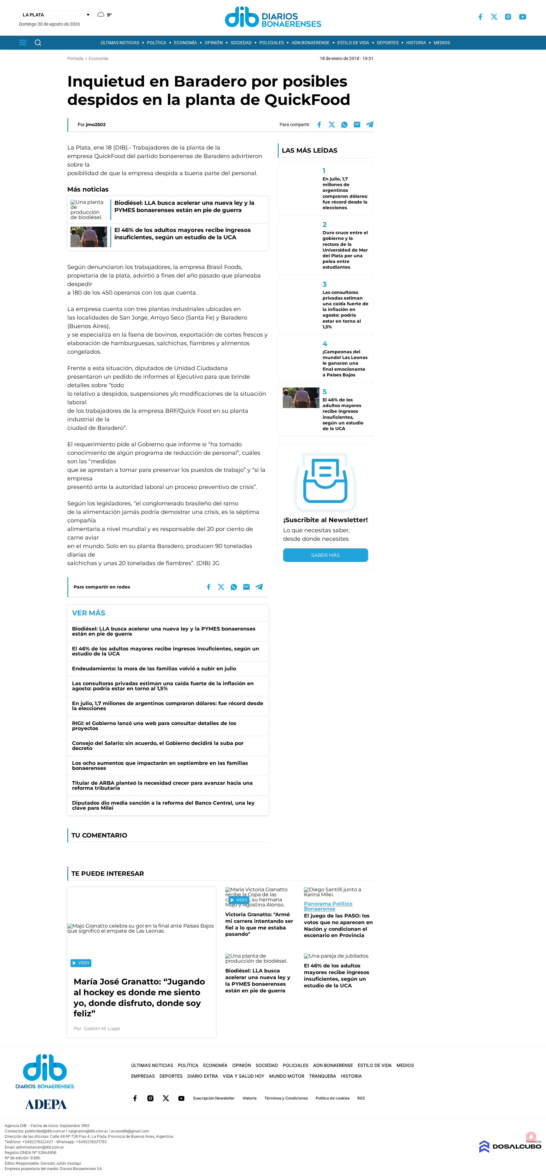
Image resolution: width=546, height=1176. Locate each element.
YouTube (181, 1098)
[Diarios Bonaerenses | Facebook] (480, 17)
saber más (325, 555)
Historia (416, 42)
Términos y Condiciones (286, 1098)
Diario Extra (202, 1076)
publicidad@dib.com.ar (45, 1131)
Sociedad (241, 42)
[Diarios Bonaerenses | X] (494, 16)
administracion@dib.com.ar (40, 1147)
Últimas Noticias (120, 42)
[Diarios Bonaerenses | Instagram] (508, 17)
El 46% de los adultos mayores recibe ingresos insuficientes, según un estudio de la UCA (165, 651)
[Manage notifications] (531, 1137)
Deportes (387, 42)
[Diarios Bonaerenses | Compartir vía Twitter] (332, 124)
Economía (185, 42)
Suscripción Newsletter (214, 1098)
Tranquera (322, 1076)
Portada (75, 58)
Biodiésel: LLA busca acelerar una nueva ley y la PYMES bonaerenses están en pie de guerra (164, 631)
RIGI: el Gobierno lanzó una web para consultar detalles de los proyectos (154, 725)
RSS (361, 1098)
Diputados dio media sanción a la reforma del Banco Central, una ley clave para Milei (163, 805)
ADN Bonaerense (311, 42)
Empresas (143, 1076)
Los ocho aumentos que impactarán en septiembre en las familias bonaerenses (160, 765)
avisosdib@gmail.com (130, 1131)
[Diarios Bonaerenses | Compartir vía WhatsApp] (344, 124)
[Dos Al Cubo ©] (510, 1151)
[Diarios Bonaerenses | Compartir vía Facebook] (319, 124)
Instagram (150, 1098)
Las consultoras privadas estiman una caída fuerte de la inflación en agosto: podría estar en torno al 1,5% (163, 686)
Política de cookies (332, 1098)
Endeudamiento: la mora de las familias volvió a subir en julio (154, 669)
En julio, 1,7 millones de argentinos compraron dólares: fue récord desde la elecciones (167, 705)
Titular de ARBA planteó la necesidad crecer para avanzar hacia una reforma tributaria (162, 785)
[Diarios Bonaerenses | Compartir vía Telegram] (369, 124)
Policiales (271, 42)
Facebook (135, 1098)
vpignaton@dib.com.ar (88, 1131)
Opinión (214, 42)
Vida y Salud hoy (243, 1076)
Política (156, 42)
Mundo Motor (286, 1076)
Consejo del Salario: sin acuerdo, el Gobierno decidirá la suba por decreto (158, 745)
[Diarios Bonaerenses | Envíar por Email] (357, 124)
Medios (442, 42)
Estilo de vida (353, 42)
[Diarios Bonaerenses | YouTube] (522, 17)
